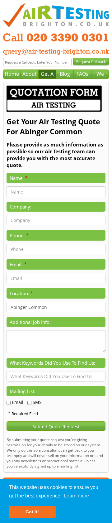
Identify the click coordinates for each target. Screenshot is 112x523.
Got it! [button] (32, 511)
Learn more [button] (76, 495)
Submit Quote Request (56, 426)
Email (18, 402)
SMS (37, 402)
